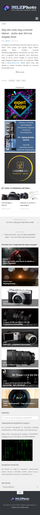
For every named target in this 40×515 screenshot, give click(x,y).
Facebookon (26, 474)
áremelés (12, 80)
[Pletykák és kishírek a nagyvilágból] (29, 195)
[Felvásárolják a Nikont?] (11, 195)
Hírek (4, 24)
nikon (23, 80)
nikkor (18, 80)
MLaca (8, 41)
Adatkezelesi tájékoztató (20, 507)
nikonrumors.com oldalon (16, 63)
